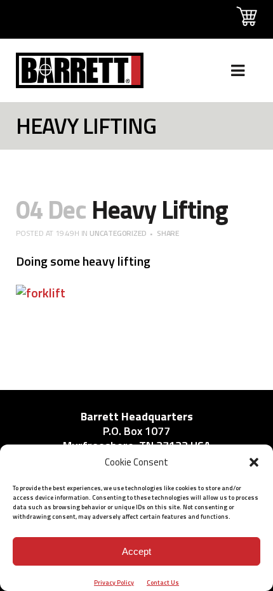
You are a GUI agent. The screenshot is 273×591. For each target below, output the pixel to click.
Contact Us (163, 582)
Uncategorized (118, 233)
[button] (254, 462)
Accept (136, 551)
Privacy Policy (114, 582)
